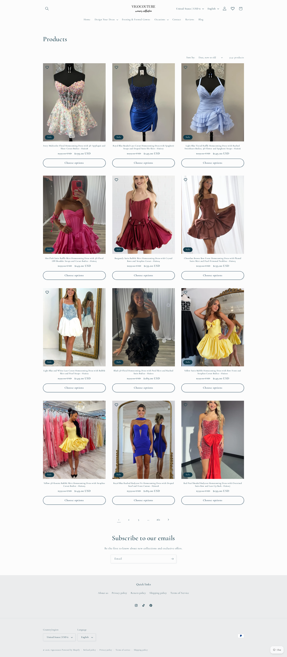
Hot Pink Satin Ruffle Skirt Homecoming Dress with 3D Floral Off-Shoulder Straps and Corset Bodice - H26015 (74, 259)
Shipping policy (158, 592)
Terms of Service (179, 592)
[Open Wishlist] (233, 9)
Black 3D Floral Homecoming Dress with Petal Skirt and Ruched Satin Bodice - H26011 (143, 372)
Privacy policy (119, 592)
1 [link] (118, 519)
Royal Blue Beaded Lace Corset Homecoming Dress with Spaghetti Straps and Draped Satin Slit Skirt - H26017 (143, 147)
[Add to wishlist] (47, 67)
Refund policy (89, 650)
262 (158, 519)
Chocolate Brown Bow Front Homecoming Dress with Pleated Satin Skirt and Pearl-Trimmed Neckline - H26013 (212, 259)
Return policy (138, 592)
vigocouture (56, 650)
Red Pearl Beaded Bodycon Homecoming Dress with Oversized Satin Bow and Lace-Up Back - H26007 (213, 484)
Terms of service (123, 650)
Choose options (74, 162)
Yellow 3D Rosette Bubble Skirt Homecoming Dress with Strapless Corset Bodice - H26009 (74, 484)
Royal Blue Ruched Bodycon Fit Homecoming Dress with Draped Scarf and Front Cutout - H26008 (143, 484)
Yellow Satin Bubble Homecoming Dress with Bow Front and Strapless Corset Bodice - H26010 (212, 372)
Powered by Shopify (71, 650)
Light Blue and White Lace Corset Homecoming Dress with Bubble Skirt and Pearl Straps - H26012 (74, 372)
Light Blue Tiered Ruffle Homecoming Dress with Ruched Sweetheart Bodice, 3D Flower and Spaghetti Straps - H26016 (213, 147)
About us (103, 592)
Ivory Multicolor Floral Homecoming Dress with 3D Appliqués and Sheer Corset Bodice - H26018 (74, 147)
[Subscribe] (172, 559)
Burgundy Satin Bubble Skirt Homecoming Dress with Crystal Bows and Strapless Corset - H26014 (143, 259)
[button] (47, 9)
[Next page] (168, 520)
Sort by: (190, 57)
